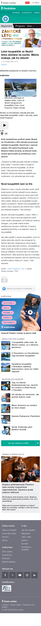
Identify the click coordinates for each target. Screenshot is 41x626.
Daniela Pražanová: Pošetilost (26, 416)
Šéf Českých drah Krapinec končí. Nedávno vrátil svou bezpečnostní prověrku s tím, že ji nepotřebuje (19, 499)
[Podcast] (2, 133)
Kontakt (24, 544)
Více (30, 26)
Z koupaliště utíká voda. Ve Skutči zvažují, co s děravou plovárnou (25, 344)
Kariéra (24, 540)
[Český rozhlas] (8, 2)
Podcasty (6, 558)
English (4, 607)
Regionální (6, 26)
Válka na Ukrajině (9, 530)
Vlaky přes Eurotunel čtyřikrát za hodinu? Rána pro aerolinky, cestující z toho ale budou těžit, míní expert (20, 508)
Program (15, 12)
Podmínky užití (28, 605)
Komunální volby (9, 533)
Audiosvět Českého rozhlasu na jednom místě (18, 333)
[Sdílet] (6, 133)
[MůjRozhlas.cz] (4, 76)
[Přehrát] (4, 125)
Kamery (37, 12)
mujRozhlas (6, 296)
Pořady (6, 318)
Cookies (5, 605)
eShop (5, 540)
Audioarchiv (27, 12)
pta (23, 269)
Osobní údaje (15, 605)
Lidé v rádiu (26, 537)
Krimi (5, 308)
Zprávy (4, 64)
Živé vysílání (8, 322)
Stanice (5, 537)
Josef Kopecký (13, 269)
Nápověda (25, 533)
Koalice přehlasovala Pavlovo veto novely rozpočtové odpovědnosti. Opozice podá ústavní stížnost (18, 488)
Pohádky (6, 313)
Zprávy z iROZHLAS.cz (13, 454)
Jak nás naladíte (28, 530)
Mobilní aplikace (9, 562)
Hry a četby (8, 303)
